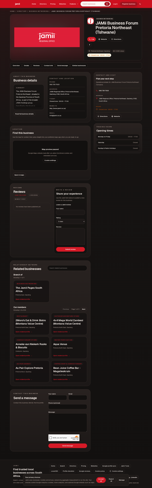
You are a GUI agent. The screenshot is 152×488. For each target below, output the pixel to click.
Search (62, 466)
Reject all (111, 480)
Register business (128, 4)
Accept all (101, 480)
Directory (43, 4)
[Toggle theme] (140, 4)
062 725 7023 (54, 84)
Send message (67, 446)
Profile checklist (68, 471)
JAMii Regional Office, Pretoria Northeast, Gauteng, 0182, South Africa (64, 93)
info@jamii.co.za (55, 115)
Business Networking (39, 11)
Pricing (52, 4)
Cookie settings (50, 160)
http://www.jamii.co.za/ (58, 108)
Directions (117, 39)
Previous (66, 309)
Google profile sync (109, 466)
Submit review (70, 249)
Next (83, 309)
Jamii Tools (125, 466)
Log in (115, 4)
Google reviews (84, 471)
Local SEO (54, 471)
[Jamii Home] (17, 4)
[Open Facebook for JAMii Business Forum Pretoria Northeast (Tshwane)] (89, 44)
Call (92, 39)
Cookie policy (100, 471)
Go (107, 4)
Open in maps (19, 175)
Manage (122, 480)
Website (104, 39)
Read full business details (24, 114)
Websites (62, 4)
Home (34, 4)
